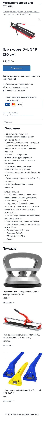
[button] (40, 20)
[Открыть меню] (40, 4)
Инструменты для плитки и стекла (21, 115)
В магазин (16, 68)
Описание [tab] (8, 122)
